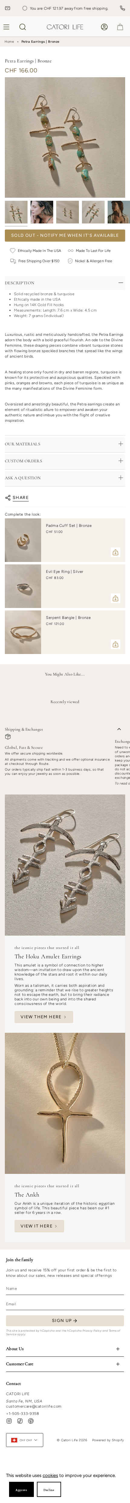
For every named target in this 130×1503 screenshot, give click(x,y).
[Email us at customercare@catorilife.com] (7, 8)
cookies (50, 1475)
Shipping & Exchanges (24, 729)
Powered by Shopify (108, 1440)
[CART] (120, 27)
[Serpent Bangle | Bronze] (23, 632)
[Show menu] (7, 27)
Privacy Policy (92, 1330)
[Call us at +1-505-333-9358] (122, 8)
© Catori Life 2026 (72, 1440)
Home (9, 42)
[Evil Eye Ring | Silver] (23, 586)
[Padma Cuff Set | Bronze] (23, 540)
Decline (49, 1490)
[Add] (115, 552)
